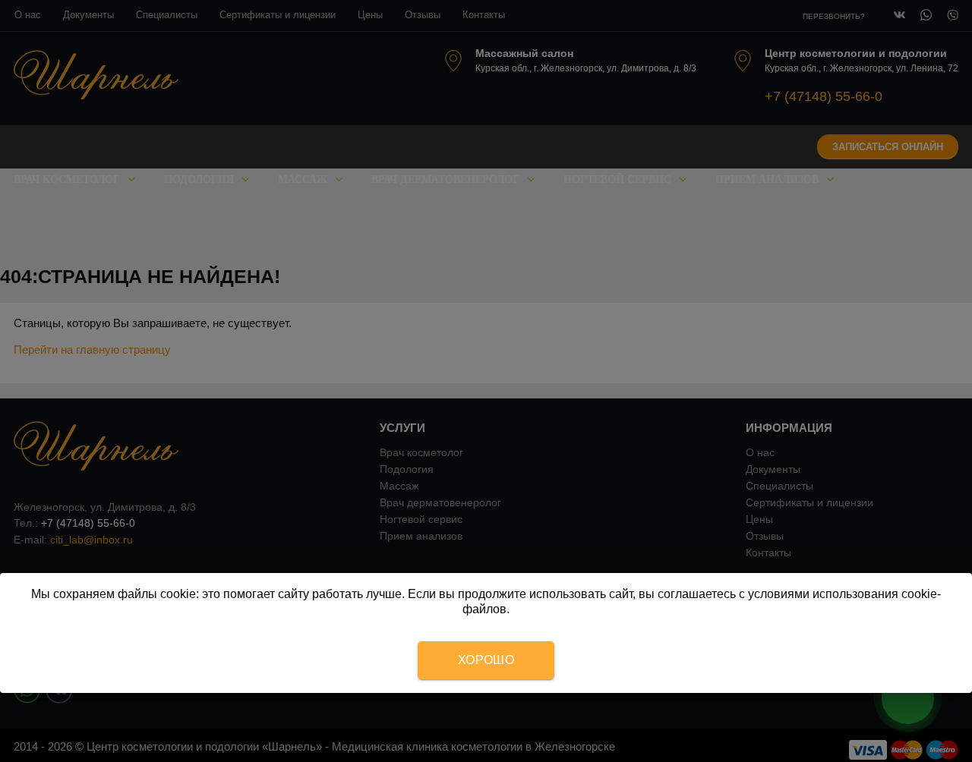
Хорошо (486, 659)
